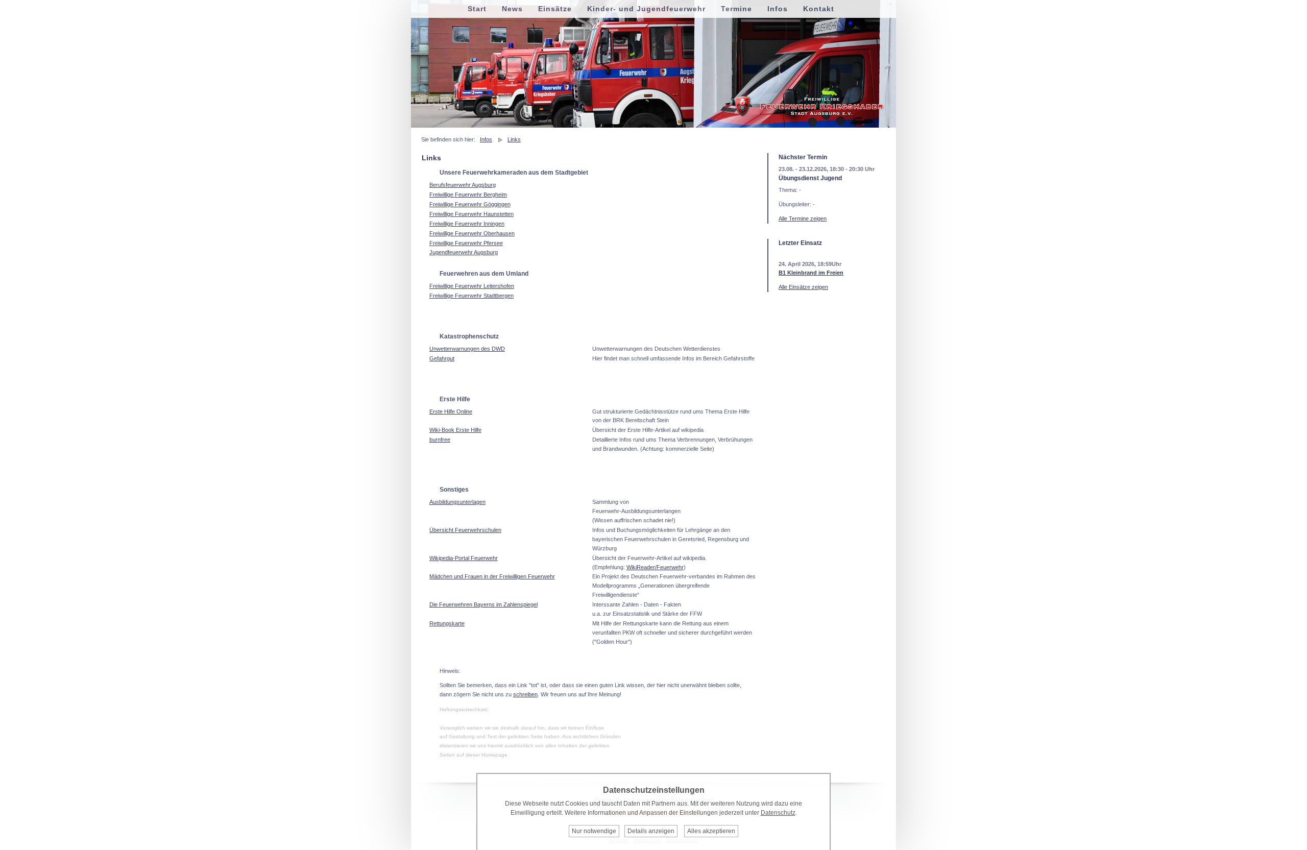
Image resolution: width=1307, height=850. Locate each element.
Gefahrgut (441, 358)
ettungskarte (449, 623)
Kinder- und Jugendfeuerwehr (646, 9)
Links (514, 139)
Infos (486, 139)
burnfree (439, 439)
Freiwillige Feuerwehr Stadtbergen (471, 296)
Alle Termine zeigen (803, 218)
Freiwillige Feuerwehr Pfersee (466, 243)
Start (477, 9)
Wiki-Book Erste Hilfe (455, 430)
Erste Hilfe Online (450, 411)
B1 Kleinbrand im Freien (811, 273)
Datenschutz (778, 812)
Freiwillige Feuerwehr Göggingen (470, 204)
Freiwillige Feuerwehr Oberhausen (472, 233)
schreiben (525, 694)
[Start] (809, 115)
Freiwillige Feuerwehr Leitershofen (471, 286)
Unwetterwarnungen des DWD (467, 349)
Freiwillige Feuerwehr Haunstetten (471, 214)
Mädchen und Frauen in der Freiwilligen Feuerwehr (492, 576)
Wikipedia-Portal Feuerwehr (463, 558)
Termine (736, 9)
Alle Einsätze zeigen (803, 287)
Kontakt (818, 9)
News (512, 9)
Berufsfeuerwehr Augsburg (462, 185)
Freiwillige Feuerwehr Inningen (466, 224)
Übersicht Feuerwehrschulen (465, 530)
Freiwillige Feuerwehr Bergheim (468, 194)
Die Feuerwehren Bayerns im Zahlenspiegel (483, 604)
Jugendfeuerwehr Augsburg (463, 252)
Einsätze (555, 9)
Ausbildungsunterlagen (457, 502)
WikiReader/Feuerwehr (655, 567)
